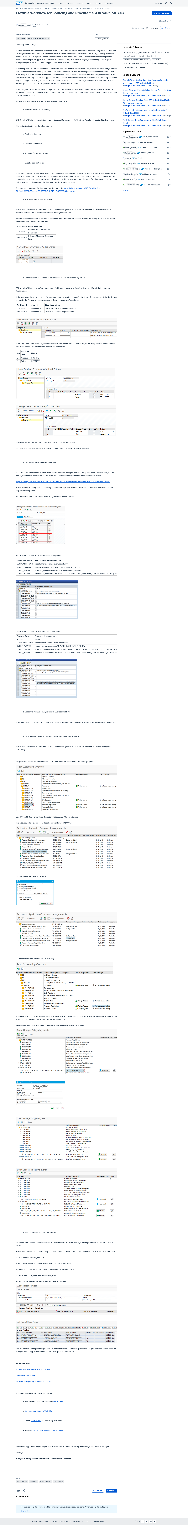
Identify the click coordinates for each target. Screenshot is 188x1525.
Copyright (53, 1521)
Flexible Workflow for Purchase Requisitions (33, 1370)
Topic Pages (108, 3)
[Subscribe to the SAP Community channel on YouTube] (151, 1521)
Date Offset (156, 60)
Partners (80, 3)
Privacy (34, 1521)
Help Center (97, 3)
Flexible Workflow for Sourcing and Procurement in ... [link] (95, 8)
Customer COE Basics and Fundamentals (136, 60)
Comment (24, 1511)
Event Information (159, 63)
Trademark (76, 1521)
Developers (70, 3)
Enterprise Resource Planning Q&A (137, 86)
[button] (162, 28)
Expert (142, 67)
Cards (141, 56)
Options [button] (153, 17)
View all (125, 190)
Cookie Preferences (97, 1521)
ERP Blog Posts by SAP (71, 8)
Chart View (150, 56)
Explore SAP (158, 3)
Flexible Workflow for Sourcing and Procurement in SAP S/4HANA (70, 13)
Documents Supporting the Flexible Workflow (33, 1381)
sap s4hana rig (58, 1481)
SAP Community (21, 8)
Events (88, 3)
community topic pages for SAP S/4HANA (47, 1430)
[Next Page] (148, 69)
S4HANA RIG (33, 1481)
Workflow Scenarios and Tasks (27, 1375)
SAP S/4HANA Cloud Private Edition (38, 38)
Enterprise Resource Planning (54, 8)
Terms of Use (43, 1521)
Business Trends (163, 52)
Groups (60, 3)
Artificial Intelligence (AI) (146, 52)
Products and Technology (46, 3)
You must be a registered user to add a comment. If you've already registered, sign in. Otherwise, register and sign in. (64, 1507)
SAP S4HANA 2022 (45, 1481)
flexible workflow (22, 1481)
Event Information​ (129, 67)
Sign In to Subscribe (161, 13)
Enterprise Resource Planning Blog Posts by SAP (143, 96)
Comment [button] (111, 1490)
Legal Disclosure (64, 1521)
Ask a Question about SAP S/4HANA (38, 1411)
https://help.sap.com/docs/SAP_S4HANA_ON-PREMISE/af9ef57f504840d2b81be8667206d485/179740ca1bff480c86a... (63, 482)
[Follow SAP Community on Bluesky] (147, 1521)
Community (30, 3)
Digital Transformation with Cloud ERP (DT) (136, 63)
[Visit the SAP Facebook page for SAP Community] (143, 1521)
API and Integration (129, 52)
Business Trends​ (129, 56)
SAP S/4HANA (21, 38)
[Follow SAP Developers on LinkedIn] (154, 1521)
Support (85, 1521)
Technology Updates (102, 39)
